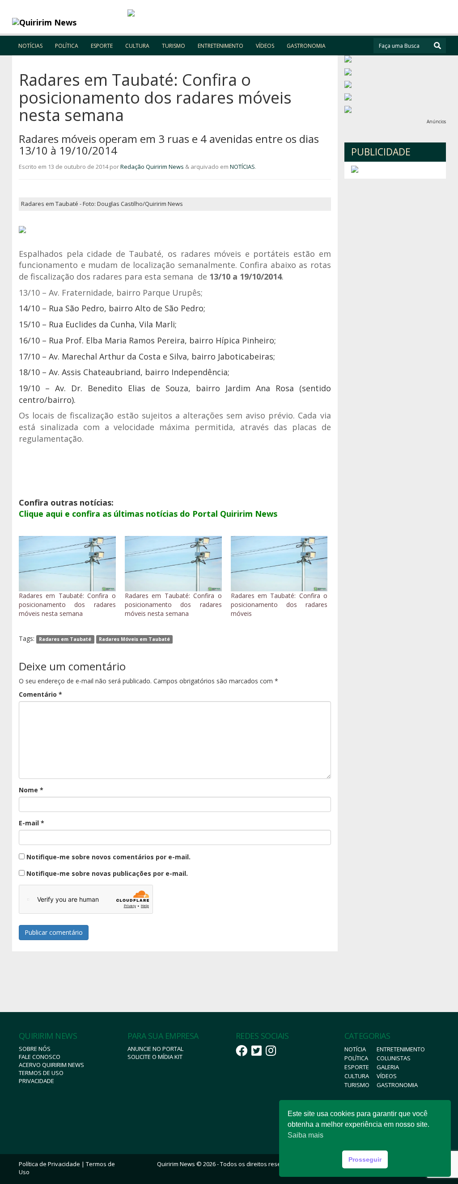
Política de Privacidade (49, 1164)
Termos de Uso (41, 1073)
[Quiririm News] (66, 22)
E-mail (31, 823)
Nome (31, 790)
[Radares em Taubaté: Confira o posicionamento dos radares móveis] (279, 563)
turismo (356, 1085)
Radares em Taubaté (65, 639)
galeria (388, 1067)
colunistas (394, 1058)
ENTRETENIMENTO (220, 46)
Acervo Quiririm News (51, 1065)
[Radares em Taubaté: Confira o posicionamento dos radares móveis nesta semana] (67, 563)
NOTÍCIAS (30, 46)
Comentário (40, 694)
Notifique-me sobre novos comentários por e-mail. (108, 857)
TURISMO (173, 46)
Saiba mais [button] (305, 1135)
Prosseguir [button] (365, 1159)
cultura (356, 1076)
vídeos (387, 1076)
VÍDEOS (265, 46)
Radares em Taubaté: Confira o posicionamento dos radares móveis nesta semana (67, 604)
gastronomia (397, 1085)
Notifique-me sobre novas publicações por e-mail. (107, 873)
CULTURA (137, 46)
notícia (355, 1049)
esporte (356, 1067)
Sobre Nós (35, 1049)
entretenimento (401, 1049)
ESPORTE (102, 46)
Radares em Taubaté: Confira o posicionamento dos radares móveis (279, 604)
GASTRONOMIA (306, 46)
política (356, 1058)
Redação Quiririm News (152, 167)
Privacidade (36, 1081)
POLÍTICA (66, 46)
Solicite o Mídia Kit (154, 1057)
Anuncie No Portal (155, 1049)
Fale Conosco (39, 1057)
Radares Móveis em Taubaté (134, 639)
